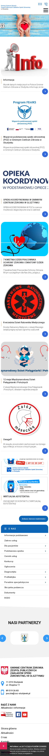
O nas (12, 528)
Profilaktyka (10, 577)
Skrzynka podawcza (14, 587)
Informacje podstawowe (16, 535)
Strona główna (8, 728)
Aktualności (7, 732)
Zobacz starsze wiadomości (33, 519)
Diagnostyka (10, 572)
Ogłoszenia (9, 566)
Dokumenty (9, 592)
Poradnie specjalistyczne (16, 582)
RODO (7, 598)
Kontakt (5, 741)
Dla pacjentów (11, 546)
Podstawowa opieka (14, 551)
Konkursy (8, 561)
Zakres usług (10, 540)
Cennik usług (10, 556)
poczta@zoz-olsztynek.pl (40, 4)
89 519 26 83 (46, 4)
